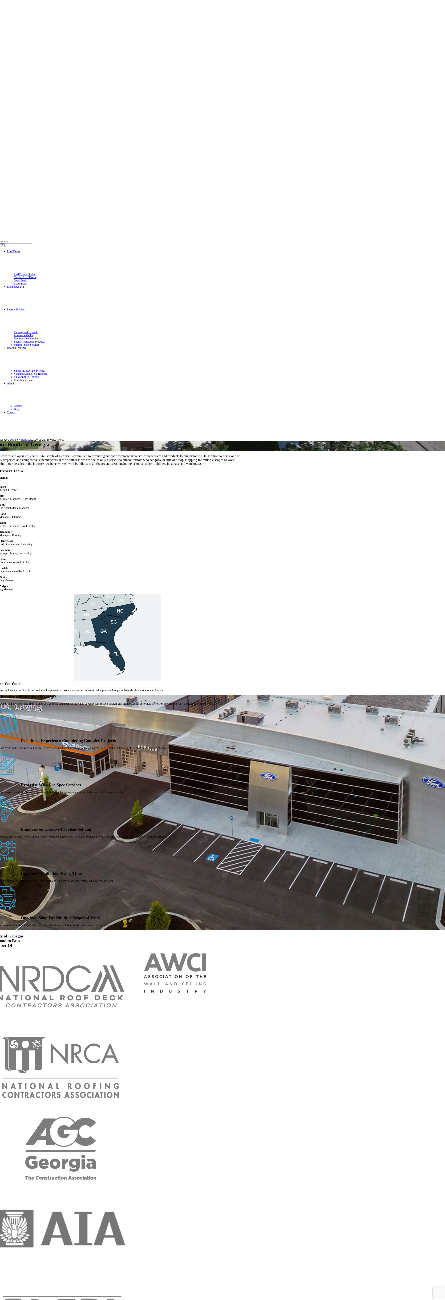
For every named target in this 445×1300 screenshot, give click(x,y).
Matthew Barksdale (21, 439)
